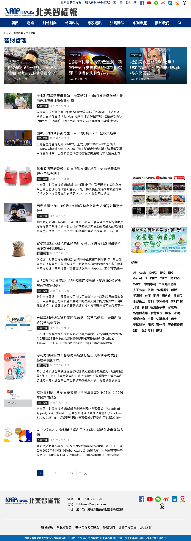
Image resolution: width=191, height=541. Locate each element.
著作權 (160, 324)
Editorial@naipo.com (91, 504)
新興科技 (72, 22)
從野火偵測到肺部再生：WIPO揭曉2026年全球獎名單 (76, 132)
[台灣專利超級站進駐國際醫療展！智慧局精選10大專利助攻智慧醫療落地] (18, 323)
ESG (170, 272)
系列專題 (140, 22)
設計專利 (148, 330)
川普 (136, 307)
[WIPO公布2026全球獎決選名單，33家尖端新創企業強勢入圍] (18, 434)
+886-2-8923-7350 (89, 499)
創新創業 (49, 22)
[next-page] (82, 473)
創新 (174, 289)
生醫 (151, 318)
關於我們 (162, 22)
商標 (156, 295)
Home (7, 33)
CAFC (153, 272)
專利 (151, 301)
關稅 (159, 330)
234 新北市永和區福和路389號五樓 (99, 509)
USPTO (175, 278)
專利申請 (177, 301)
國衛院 (177, 295)
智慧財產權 (140, 313)
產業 (30, 22)
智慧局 (172, 307)
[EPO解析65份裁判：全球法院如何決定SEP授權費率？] (34, 67)
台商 (148, 295)
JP (135, 2)
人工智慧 (139, 289)
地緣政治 (139, 301)
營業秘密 (139, 318)
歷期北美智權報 (71, 2)
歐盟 (168, 313)
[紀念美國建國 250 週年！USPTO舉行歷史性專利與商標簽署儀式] (156, 65)
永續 (177, 313)
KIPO (153, 278)
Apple (142, 272)
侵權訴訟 (162, 289)
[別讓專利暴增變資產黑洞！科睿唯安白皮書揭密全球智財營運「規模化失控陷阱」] (95, 65)
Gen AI (137, 278)
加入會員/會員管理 (97, 2)
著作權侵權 (175, 324)
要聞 (14, 22)
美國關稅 (139, 324)
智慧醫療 (157, 313)
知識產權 (162, 318)
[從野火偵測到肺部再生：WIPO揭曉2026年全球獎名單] (18, 138)
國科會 (166, 295)
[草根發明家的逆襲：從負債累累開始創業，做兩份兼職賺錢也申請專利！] (18, 176)
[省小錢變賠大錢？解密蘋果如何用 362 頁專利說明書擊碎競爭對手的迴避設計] (18, 249)
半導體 (137, 295)
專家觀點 (94, 22)
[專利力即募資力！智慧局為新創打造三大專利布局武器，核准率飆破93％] (15, 367)
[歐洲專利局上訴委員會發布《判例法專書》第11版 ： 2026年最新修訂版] (18, 398)
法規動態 (117, 22)
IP (146, 278)
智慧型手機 (157, 307)
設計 (136, 330)
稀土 (174, 318)
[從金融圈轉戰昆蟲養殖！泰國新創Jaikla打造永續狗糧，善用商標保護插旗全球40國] (18, 101)
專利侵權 (162, 301)
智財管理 (14, 61)
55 (71, 473)
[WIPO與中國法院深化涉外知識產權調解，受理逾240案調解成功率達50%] (18, 286)
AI (134, 272)
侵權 (151, 289)
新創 (145, 307)
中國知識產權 (167, 284)
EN (128, 2)
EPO (162, 272)
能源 (151, 324)
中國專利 (150, 284)
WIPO (137, 284)
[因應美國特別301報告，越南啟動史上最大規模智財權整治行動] (18, 212)
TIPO (163, 278)
